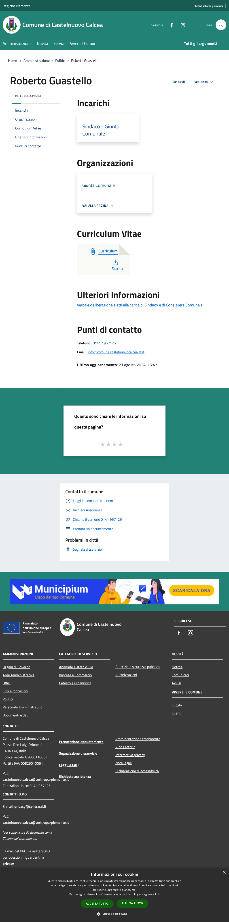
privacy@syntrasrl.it (30, 806)
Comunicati (180, 675)
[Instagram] (181, 25)
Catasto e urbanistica (75, 683)
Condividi (178, 81)
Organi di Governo (16, 667)
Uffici (7, 683)
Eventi (177, 713)
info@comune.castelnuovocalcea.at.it (116, 352)
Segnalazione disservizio (78, 753)
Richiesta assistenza (75, 776)
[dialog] (114, 895)
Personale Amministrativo (22, 707)
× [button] (224, 872)
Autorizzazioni (126, 674)
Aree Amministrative (18, 675)
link (157, 894)
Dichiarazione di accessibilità (137, 771)
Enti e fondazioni (15, 691)
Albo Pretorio (125, 746)
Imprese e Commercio (75, 675)
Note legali (123, 763)
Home (12, 60)
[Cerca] (221, 24)
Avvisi (176, 683)
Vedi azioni (201, 81)
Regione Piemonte (16, 5)
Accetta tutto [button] (97, 903)
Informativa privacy (130, 755)
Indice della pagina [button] (28, 96)
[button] (114, 914)
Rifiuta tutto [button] (132, 903)
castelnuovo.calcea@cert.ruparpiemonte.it (36, 779)
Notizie (177, 667)
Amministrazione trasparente (137, 738)
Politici (60, 60)
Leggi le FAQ (68, 765)
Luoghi (177, 705)
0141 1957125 (104, 343)
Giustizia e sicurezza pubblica (137, 666)
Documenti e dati (16, 715)
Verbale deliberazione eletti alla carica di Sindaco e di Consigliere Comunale (140, 305)
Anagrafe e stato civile (76, 667)
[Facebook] (169, 25)
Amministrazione (36, 60)
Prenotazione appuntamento (81, 741)
